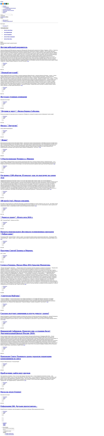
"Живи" (4, 140)
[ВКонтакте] (1, 3)
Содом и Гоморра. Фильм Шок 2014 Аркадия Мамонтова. (25, 265)
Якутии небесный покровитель (13, 47)
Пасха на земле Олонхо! (10, 392)
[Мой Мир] (4, 3)
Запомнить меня (7, 431)
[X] (6, 3)
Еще (28, 61)
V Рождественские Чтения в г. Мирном (17, 159)
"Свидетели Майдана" (10, 296)
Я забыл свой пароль (9, 434)
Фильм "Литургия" (9, 125)
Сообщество (3, 16)
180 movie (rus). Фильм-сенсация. (14, 201)
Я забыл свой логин (9, 433)
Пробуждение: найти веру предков (15, 373)
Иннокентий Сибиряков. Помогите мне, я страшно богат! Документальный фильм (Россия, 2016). (25, 332)
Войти (4, 432)
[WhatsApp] (8, 3)
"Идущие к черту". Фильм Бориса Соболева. (20, 111)
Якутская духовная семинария (13, 97)
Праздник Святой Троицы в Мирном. (16, 250)
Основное (5, 63)
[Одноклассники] (3, 3)
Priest (4, 64)
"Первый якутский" (9, 72)
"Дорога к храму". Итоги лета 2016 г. (16, 217)
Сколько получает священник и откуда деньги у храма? (24, 313)
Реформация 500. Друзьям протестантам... (18, 406)
